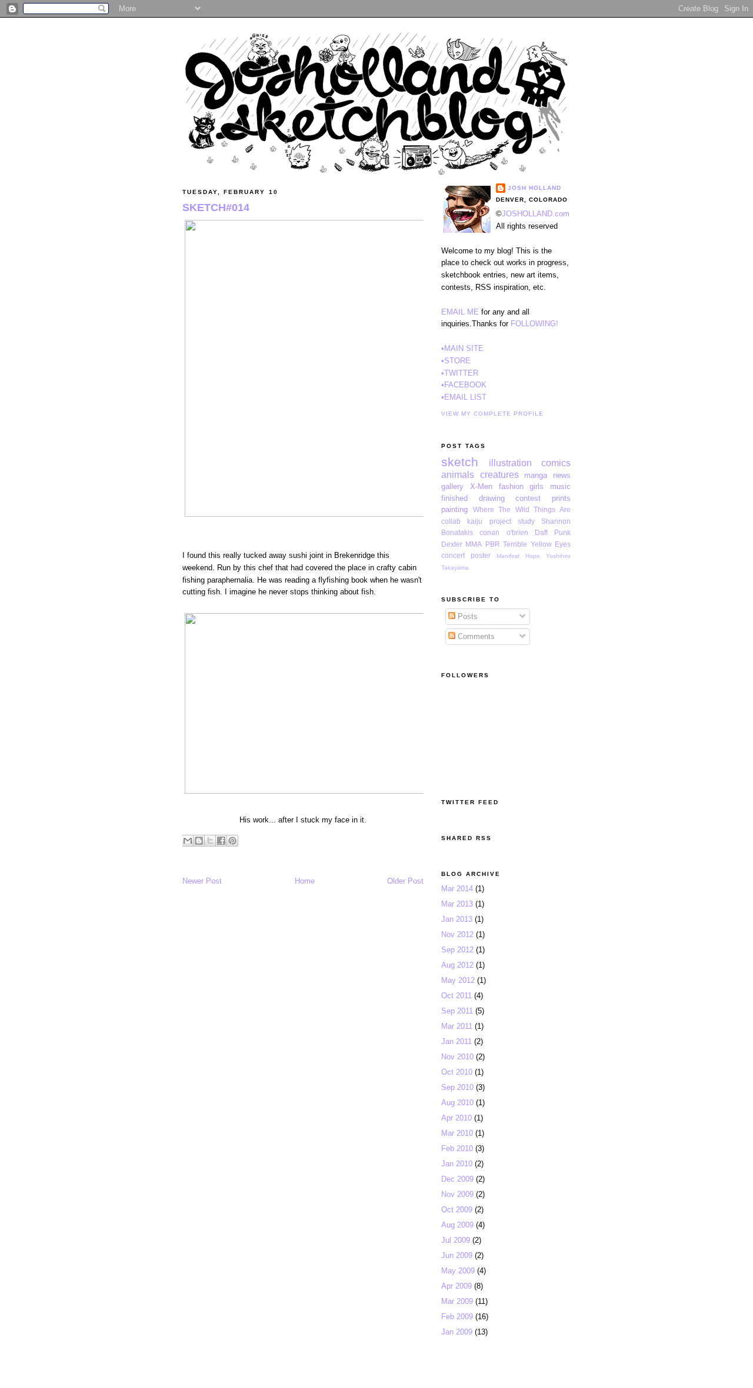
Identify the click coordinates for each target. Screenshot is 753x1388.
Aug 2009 (457, 1224)
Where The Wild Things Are (522, 509)
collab (451, 521)
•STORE (456, 360)
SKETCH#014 (215, 207)
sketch (459, 462)
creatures (499, 475)
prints (561, 498)
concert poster (466, 555)
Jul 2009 (455, 1240)
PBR (492, 544)
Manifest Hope (518, 556)
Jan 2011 (456, 1041)
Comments (475, 636)
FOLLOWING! (534, 323)
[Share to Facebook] (221, 841)
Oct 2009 (456, 1209)
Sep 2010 (457, 1087)
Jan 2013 (456, 919)
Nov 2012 (457, 934)
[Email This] (188, 841)
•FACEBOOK (464, 384)
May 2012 (458, 980)
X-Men (481, 486)
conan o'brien (503, 532)
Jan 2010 (456, 1163)
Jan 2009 (456, 1331)
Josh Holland (534, 188)
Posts (466, 616)
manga (535, 475)
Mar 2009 (457, 1301)
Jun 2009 (456, 1255)
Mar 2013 (457, 903)
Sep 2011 (457, 1010)
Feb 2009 (457, 1316)
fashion (511, 486)
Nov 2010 (457, 1056)
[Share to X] (210, 841)
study (526, 521)
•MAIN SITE (462, 348)
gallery (452, 486)
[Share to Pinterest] (232, 841)
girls (536, 486)
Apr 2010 (456, 1117)
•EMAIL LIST (464, 397)
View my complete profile (492, 413)
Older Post (405, 881)
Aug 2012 (457, 965)
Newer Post (202, 881)
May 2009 (458, 1270)
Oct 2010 (456, 1072)
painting (454, 509)
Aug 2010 (457, 1102)
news (562, 475)
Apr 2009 (456, 1286)
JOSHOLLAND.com (535, 213)
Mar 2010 (457, 1133)
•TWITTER (459, 373)
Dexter (451, 544)
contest (528, 498)
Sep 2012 (457, 949)
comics (556, 463)
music (560, 486)
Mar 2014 (457, 888)
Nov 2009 (457, 1194)
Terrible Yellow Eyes (537, 544)
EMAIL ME (460, 311)
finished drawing (473, 498)
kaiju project (489, 521)
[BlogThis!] (199, 841)
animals (457, 475)
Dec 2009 (457, 1179)
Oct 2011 (456, 995)
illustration (510, 463)
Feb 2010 (457, 1148)
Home (305, 881)
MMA (473, 544)
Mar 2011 (456, 1026)
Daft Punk (553, 532)
